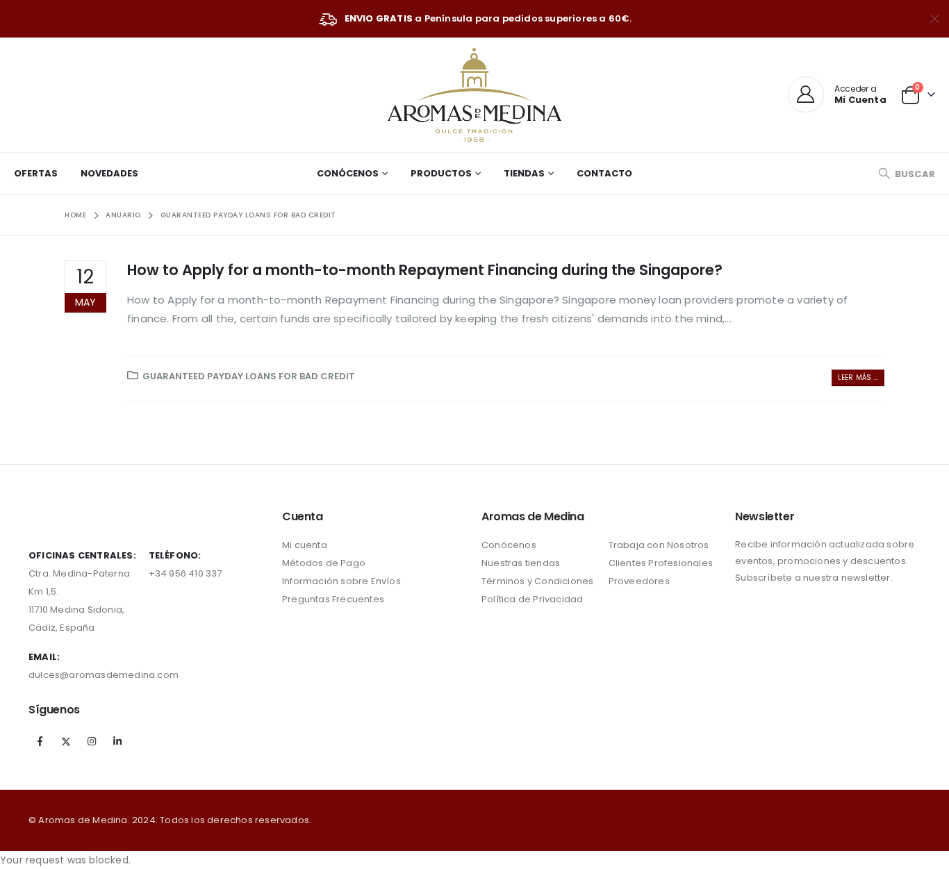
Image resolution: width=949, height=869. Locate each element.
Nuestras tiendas (520, 563)
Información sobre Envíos (341, 581)
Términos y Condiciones (537, 581)
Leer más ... (858, 377)
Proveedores (639, 581)
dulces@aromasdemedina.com (103, 674)
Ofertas (36, 173)
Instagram (91, 741)
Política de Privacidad (532, 599)
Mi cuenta (304, 545)
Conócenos (348, 173)
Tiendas (524, 173)
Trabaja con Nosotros (659, 545)
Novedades (109, 173)
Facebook (40, 741)
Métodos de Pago (323, 563)
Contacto (604, 173)
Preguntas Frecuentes (333, 599)
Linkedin (118, 741)
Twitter (66, 741)
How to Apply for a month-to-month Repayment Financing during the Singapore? (425, 270)
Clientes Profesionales (661, 563)
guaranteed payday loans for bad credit (248, 376)
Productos (441, 173)
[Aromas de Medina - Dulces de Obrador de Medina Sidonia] (474, 95)
